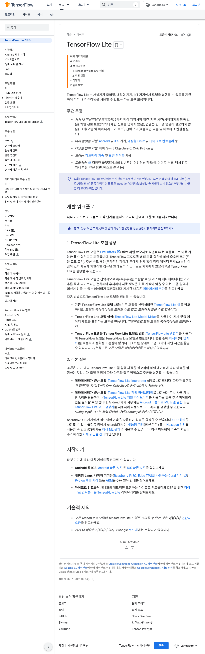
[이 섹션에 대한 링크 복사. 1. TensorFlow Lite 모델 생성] (120, 243)
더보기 (81, 5)
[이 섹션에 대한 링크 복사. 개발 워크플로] (98, 207)
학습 (61, 5)
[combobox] (120, 4)
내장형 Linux (136, 141)
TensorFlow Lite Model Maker (136, 317)
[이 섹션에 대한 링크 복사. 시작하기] (88, 450)
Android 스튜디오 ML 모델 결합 (161, 402)
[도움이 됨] (183, 35)
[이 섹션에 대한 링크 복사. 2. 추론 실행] (90, 359)
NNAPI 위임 (136, 425)
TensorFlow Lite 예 (167, 305)
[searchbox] (27, 27)
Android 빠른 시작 (110, 468)
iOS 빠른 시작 (136, 468)
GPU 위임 (178, 420)
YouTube (64, 629)
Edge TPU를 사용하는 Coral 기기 (160, 476)
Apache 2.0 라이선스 (75, 567)
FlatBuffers (108, 252)
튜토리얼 (10, 14)
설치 (49, 5)
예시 (40, 14)
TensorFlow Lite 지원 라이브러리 (126, 397)
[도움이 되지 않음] (189, 35)
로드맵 (133, 530)
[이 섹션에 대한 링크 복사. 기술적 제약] (94, 508)
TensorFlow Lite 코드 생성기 (94, 407)
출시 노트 (137, 609)
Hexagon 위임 (176, 425)
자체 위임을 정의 (94, 434)
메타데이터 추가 (154, 289)
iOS (116, 141)
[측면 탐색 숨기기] (48, 647)
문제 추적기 (139, 603)
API (52, 14)
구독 (161, 645)
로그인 (196, 4)
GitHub (181, 5)
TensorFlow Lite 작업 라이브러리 (130, 393)
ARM (109, 480)
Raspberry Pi (123, 476)
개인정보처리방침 (78, 645)
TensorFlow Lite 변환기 (162, 333)
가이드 (26, 14)
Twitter (63, 622)
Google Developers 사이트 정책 (155, 567)
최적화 (173, 338)
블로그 (62, 603)
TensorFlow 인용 (142, 629)
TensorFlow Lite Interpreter (127, 381)
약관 (61, 645)
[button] (26, 98)
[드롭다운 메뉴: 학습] (69, 5)
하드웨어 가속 (94, 155)
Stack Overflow (141, 616)
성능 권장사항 (141, 228)
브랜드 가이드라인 (142, 622)
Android (104, 141)
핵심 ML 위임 (111, 429)
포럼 (61, 609)
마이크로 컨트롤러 (161, 141)
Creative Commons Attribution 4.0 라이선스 (133, 563)
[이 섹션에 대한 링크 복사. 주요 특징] (86, 111)
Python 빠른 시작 (86, 480)
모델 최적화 (117, 155)
